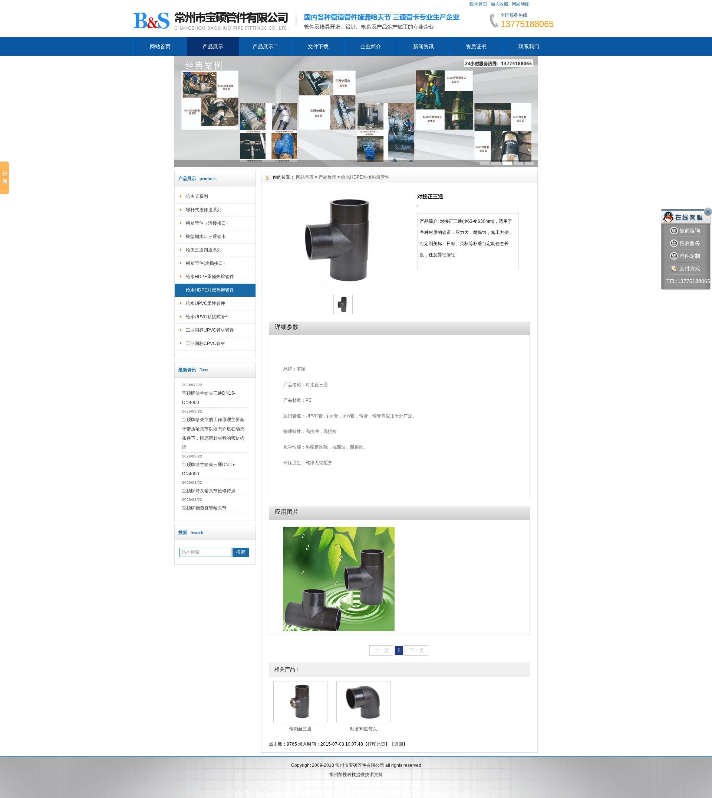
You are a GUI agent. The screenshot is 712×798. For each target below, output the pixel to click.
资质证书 (476, 46)
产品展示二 (265, 46)
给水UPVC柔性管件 (205, 303)
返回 (398, 744)
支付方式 (689, 268)
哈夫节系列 (197, 196)
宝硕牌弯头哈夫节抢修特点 (208, 491)
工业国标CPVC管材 (205, 343)
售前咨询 (689, 231)
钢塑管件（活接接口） (208, 223)
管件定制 (689, 256)
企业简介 (370, 46)
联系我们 (528, 46)
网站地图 (521, 4)
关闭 (708, 212)
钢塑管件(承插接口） (206, 263)
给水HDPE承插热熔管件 (210, 276)
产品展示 (212, 46)
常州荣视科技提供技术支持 (356, 774)
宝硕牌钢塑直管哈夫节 (204, 508)
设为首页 (478, 4)
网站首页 (160, 46)
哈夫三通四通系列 (203, 250)
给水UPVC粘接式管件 (208, 316)
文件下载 (318, 46)
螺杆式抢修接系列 (203, 209)
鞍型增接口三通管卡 (206, 236)
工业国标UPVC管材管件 (210, 330)
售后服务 (689, 243)
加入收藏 (499, 4)
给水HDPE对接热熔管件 (210, 290)
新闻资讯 (423, 46)
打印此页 (376, 744)
